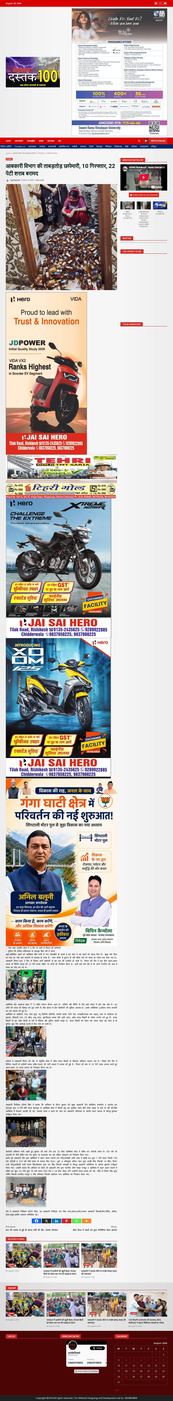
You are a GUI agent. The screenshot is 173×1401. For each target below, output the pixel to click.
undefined (74, 1352)
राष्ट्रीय (8, 141)
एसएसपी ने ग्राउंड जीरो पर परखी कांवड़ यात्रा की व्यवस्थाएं (99, 1255)
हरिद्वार (153, 146)
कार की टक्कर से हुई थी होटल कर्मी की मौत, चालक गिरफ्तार (32, 1228)
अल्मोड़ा (42, 146)
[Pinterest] (66, 1221)
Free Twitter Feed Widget (88, 1371)
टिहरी (91, 146)
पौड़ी (126, 146)
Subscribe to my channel (145, 195)
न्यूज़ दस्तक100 (15, 180)
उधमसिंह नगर (64, 146)
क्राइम (41, 141)
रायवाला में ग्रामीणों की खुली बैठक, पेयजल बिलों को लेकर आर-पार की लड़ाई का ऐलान (61, 1255)
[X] (46, 1221)
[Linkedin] (56, 1221)
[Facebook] (36, 1221)
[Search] (139, 140)
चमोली (74, 146)
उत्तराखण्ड (32, 146)
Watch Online (158, 141)
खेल (59, 141)
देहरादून (99, 146)
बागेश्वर (134, 146)
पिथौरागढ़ (118, 146)
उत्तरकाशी (52, 146)
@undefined (72, 1355)
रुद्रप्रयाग (144, 146)
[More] (86, 1221)
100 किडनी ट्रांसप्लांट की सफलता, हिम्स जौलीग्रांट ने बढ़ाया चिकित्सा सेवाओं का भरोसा (147, 1304)
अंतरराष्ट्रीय (19, 141)
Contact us (19, 146)
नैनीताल (108, 146)
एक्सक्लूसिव (31, 141)
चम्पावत (83, 146)
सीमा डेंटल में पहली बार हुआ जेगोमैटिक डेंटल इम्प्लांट (95, 1228)
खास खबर (50, 141)
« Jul (117, 1390)
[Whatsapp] (76, 1221)
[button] (127, 212)
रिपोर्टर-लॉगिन (6, 146)
